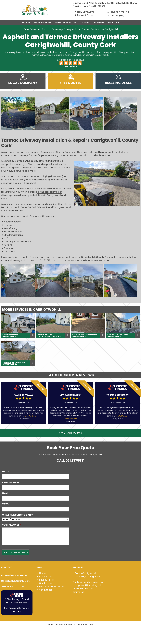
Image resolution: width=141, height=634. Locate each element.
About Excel (45, 576)
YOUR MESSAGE (11, 524)
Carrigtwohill (37, 216)
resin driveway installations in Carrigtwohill (37, 195)
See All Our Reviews (70, 433)
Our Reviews (99, 22)
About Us (26, 22)
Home (42, 573)
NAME (6, 471)
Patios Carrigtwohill (85, 573)
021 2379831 (98, 6)
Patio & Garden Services (65, 22)
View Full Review (31, 416)
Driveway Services (42, 22)
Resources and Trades (51, 586)
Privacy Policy (46, 579)
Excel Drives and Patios (36, 29)
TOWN (5, 504)
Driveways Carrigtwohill (65, 29)
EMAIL (6, 493)
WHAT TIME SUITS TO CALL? (17, 514)
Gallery (85, 22)
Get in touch (113, 22)
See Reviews (70, 66)
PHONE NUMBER (11, 482)
